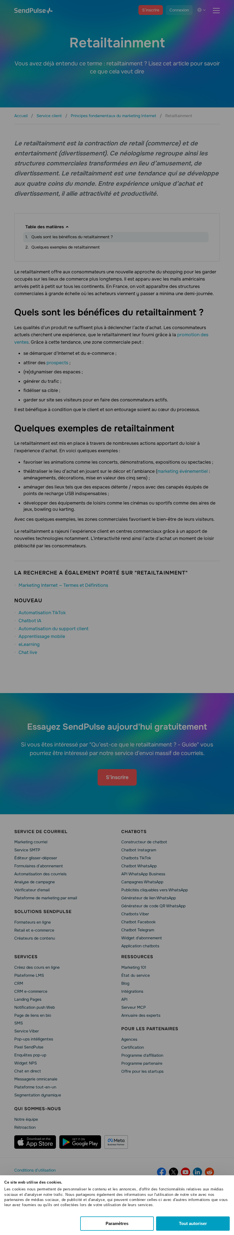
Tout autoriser (193, 1223)
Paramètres (117, 1223)
